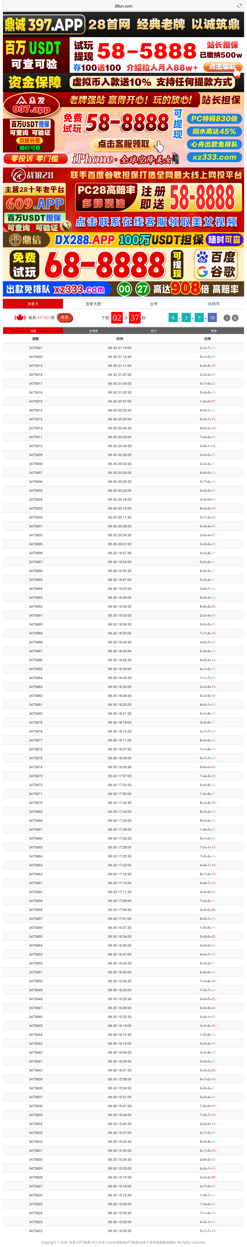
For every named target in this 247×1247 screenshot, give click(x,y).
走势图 (93, 331)
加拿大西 (93, 303)
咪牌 (65, 317)
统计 (154, 331)
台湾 (154, 303)
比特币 (214, 303)
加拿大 (33, 303)
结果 (33, 331)
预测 (214, 331)
